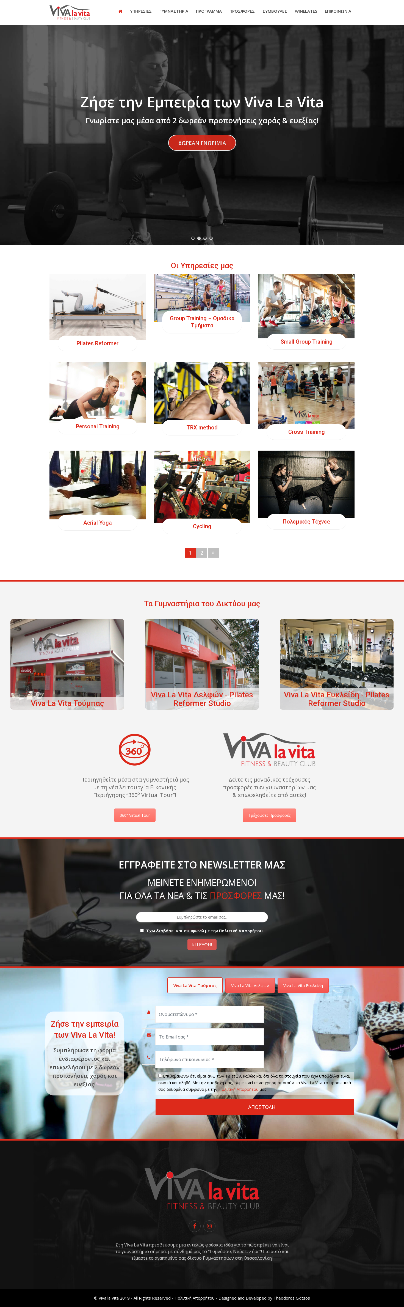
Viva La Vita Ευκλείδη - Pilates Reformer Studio (336, 699)
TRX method (202, 427)
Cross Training (306, 432)
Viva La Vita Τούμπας (67, 703)
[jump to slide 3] (205, 238)
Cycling (202, 526)
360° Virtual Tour (135, 815)
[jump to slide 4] (211, 238)
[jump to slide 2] (199, 238)
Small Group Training (307, 341)
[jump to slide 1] (193, 238)
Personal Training (98, 426)
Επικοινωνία (338, 11)
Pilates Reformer (97, 343)
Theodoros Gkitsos (291, 1298)
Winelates (306, 11)
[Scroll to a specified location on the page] (202, 143)
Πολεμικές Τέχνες (306, 521)
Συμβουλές (274, 11)
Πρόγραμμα (209, 11)
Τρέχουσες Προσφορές (269, 815)
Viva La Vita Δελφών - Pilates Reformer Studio (202, 699)
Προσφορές (242, 11)
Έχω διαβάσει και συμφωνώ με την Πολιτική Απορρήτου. (205, 930)
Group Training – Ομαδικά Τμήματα (202, 322)
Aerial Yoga (97, 522)
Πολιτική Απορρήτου (238, 1089)
